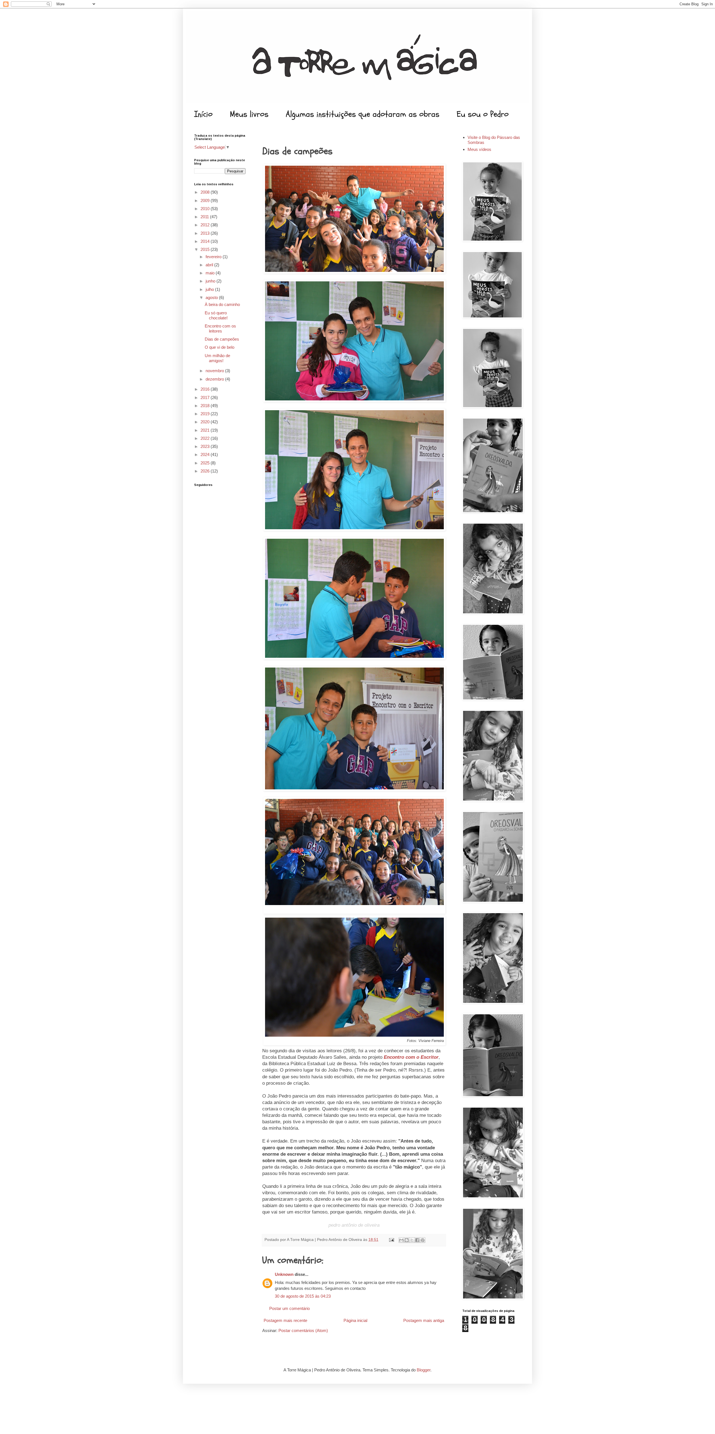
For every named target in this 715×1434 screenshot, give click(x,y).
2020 (206, 421)
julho (210, 289)
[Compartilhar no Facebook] (417, 1240)
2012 (206, 224)
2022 (206, 438)
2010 (206, 208)
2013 (206, 233)
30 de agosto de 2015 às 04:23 (303, 1296)
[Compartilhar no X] (412, 1240)
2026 (206, 471)
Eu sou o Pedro (483, 114)
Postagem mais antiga (423, 1320)
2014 (206, 241)
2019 (206, 413)
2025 (206, 462)
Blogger (423, 1369)
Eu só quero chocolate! (216, 315)
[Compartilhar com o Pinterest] (422, 1240)
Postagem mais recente (285, 1320)
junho (211, 281)
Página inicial (355, 1320)
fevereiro (214, 256)
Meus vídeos (479, 149)
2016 (206, 389)
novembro (215, 370)
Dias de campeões (222, 339)
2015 (206, 249)
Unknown (284, 1274)
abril (210, 264)
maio (211, 272)
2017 (206, 397)
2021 (206, 430)
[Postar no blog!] (406, 1240)
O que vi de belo (219, 347)
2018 (206, 405)
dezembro (215, 379)
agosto (212, 297)
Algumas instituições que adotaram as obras (362, 114)
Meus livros (249, 114)
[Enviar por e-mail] (401, 1240)
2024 (206, 454)
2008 (206, 192)
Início (203, 114)
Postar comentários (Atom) (303, 1330)
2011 (205, 216)
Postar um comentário (289, 1308)
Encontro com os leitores (220, 328)
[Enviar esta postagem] (391, 1240)
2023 (206, 446)
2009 (206, 200)
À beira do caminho (222, 304)
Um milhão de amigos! (217, 358)
